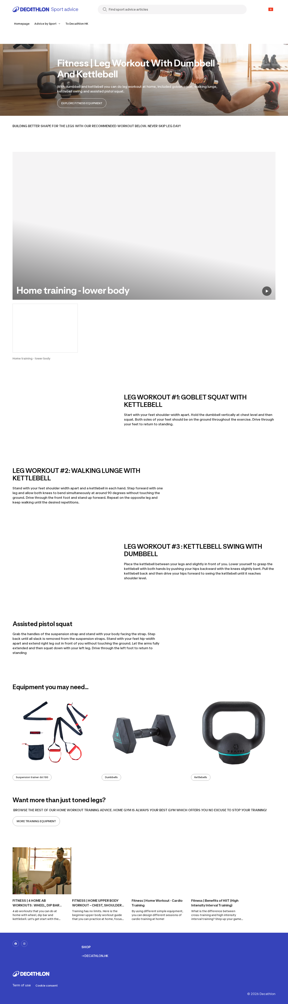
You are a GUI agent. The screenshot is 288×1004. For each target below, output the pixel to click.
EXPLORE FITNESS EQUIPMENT (81, 103)
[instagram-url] (24, 944)
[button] (45, 332)
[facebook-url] (16, 944)
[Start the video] (267, 291)
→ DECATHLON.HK (95, 956)
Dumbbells (111, 777)
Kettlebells (200, 777)
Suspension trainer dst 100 (32, 777)
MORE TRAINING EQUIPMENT (36, 821)
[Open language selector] (270, 9)
